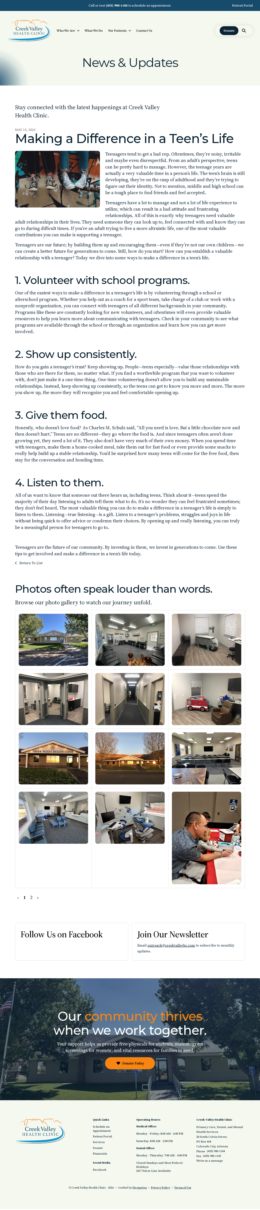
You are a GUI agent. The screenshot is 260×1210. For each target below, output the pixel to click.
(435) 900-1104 (117, 5)
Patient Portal (242, 5)
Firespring (139, 1187)
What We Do (94, 30)
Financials (100, 1153)
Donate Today (133, 1063)
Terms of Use (182, 1187)
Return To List (30, 562)
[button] (243, 30)
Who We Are (66, 30)
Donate (229, 30)
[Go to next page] (38, 897)
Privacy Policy (160, 1187)
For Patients (117, 30)
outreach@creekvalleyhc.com (171, 945)
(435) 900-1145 (212, 1156)
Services (99, 1142)
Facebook (99, 1170)
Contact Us (144, 30)
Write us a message (209, 1161)
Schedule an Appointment (102, 1128)
